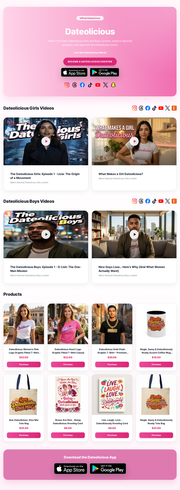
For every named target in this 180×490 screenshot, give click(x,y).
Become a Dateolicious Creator (90, 61)
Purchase (23, 364)
